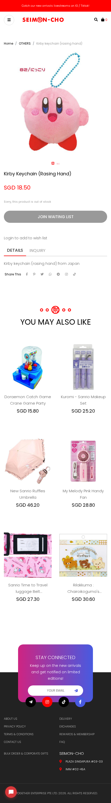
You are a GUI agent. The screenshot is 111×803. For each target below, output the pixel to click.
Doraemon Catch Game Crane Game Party (27, 400)
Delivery (65, 719)
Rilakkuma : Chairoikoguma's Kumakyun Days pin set (83, 588)
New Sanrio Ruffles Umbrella (27, 494)
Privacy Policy (15, 726)
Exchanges (67, 726)
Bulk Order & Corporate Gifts (26, 753)
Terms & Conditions (19, 734)
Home (8, 43)
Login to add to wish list (25, 238)
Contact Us (12, 742)
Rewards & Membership (76, 734)
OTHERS (25, 43)
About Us (10, 719)
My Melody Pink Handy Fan (83, 494)
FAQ (62, 742)
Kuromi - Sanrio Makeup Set (83, 400)
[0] (103, 19)
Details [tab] (15, 250)
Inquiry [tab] (37, 250)
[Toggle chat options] (11, 792)
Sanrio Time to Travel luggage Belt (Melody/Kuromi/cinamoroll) (28, 588)
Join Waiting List (56, 216)
